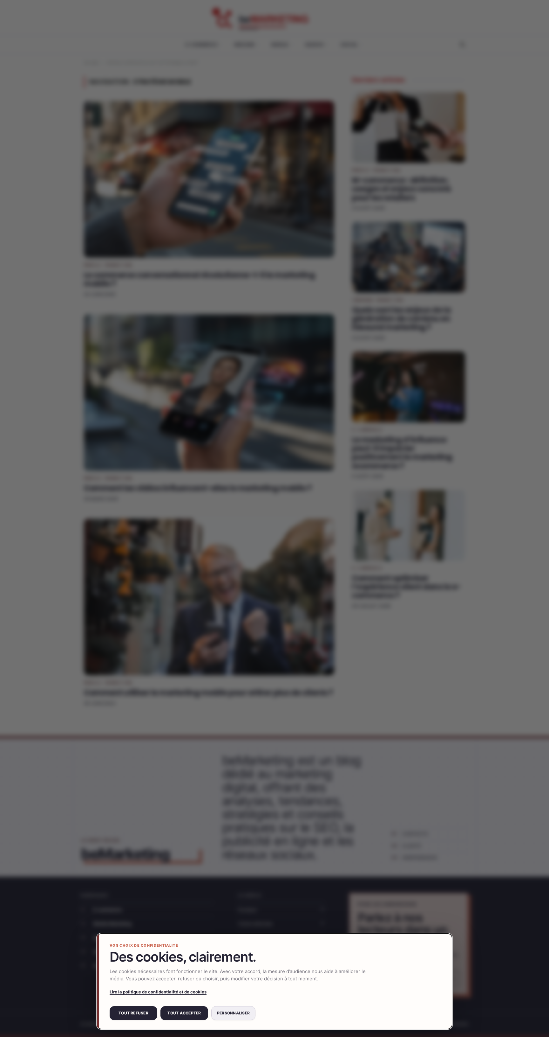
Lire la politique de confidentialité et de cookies (158, 991)
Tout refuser (133, 1013)
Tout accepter (184, 1013)
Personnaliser (233, 1013)
